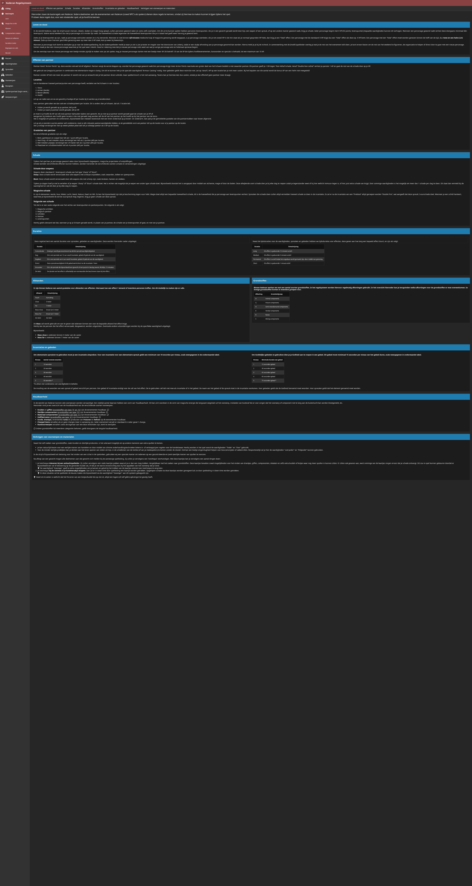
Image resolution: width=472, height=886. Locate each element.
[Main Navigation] (3, 3)
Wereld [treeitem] (7, 53)
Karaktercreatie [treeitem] (10, 43)
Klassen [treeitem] (8, 28)
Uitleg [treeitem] (8, 8)
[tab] (37, 8)
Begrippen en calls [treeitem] (11, 48)
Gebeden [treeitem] (9, 75)
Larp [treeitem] (6, 19)
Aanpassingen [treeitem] (11, 97)
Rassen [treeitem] (8, 58)
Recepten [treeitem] (9, 86)
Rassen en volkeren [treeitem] (12, 38)
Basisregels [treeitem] (9, 14)
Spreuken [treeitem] (9, 69)
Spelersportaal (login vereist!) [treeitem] (17, 91)
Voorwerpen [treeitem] (10, 80)
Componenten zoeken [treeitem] (12, 33)
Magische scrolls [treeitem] (11, 24)
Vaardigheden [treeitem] (11, 64)
